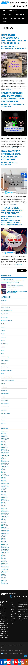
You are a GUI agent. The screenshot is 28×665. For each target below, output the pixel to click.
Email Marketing (4, 317)
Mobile (2, 350)
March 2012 (4, 580)
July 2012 (3, 574)
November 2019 (5, 463)
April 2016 (3, 507)
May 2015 (3, 521)
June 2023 (3, 443)
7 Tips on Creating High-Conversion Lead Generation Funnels (17, 292)
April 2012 (3, 578)
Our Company (13, 605)
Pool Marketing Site (8, 48)
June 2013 (3, 557)
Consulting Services (20, 607)
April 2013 (3, 560)
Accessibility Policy (19, 650)
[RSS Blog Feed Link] (26, 662)
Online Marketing (5, 357)
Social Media (21, 48)
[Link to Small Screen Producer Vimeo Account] (19, 662)
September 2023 (5, 438)
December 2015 (5, 511)
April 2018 (3, 480)
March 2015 (4, 524)
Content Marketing (8, 216)
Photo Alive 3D (13, 617)
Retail (2, 373)
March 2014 (4, 543)
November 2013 (5, 549)
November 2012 (5, 568)
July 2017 (3, 489)
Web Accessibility (5, 406)
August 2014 (4, 535)
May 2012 (3, 577)
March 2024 (4, 435)
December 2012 (5, 566)
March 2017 (4, 496)
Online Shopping (4, 360)
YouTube (3, 423)
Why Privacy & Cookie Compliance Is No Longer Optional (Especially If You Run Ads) (12, 281)
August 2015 (4, 518)
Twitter (3, 396)
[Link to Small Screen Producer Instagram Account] (23, 662)
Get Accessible (20, 618)
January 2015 (4, 527)
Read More (9, 89)
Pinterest (3, 363)
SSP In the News (5, 393)
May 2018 (3, 478)
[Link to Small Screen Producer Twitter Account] (5, 662)
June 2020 (3, 460)
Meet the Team (13, 608)
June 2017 (3, 491)
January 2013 (4, 564)
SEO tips (3, 383)
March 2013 (4, 561)
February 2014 (4, 544)
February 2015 (4, 525)
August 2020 (4, 457)
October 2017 (4, 485)
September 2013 (5, 552)
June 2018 (3, 477)
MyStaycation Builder (21, 615)
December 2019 (5, 461)
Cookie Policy (11, 650)
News (2, 353)
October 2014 (4, 532)
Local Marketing (7, 218)
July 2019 (3, 469)
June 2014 (3, 538)
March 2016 (4, 508)
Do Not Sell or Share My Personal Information (13, 653)
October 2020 (4, 453)
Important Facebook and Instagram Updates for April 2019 (13, 39)
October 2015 (4, 514)
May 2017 (3, 493)
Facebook (4, 46)
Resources (20, 609)
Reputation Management (10, 220)
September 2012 (5, 571)
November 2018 (5, 475)
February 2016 (4, 510)
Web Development (5, 413)
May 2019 (3, 472)
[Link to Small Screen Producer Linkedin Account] (12, 662)
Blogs (2, 279)
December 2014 (5, 528)
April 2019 (3, 474)
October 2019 (4, 464)
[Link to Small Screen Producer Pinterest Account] (16, 662)
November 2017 (5, 483)
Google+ (3, 333)
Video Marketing (5, 403)
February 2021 (4, 447)
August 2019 (4, 468)
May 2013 (3, 558)
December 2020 (5, 450)
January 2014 (4, 546)
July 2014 (3, 536)
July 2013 (3, 555)
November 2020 (5, 452)
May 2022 (3, 444)
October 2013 (4, 550)
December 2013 (5, 547)
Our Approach (20, 603)
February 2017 (4, 497)
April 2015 (3, 522)
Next (22, 270)
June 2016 (3, 503)
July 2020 (3, 458)
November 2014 (5, 530)
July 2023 (3, 441)
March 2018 (4, 482)
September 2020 (5, 455)
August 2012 (4, 572)
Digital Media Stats (5, 313)
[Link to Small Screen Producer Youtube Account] (9, 662)
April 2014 (3, 541)
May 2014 (3, 539)
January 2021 (4, 449)
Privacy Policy (4, 650)
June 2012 (3, 575)
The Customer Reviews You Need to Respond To (12, 210)
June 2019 (3, 471)
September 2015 (5, 516)
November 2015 (5, 513)
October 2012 (4, 569)
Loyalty (3, 347)
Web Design (4, 410)
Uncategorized (10, 284)
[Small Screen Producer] (14, 2)
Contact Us (20, 612)
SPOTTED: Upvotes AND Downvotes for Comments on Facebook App (12, 97)
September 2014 (5, 533)
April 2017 (3, 494)
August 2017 (4, 488)
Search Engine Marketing (10, 222)
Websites (3, 416)
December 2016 (5, 500)
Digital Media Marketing (8, 279)
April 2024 (3, 433)
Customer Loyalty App (13, 621)
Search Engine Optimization (11, 225)
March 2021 (4, 446)
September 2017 (5, 486)
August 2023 (4, 439)
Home (12, 603)
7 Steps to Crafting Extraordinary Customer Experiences (15, 286)
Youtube (3, 420)
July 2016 (3, 502)
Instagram (13, 46)
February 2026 (4, 432)
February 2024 (4, 436)
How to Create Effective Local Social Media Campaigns (11, 155)
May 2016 (3, 505)
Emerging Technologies (6, 320)
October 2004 (4, 583)
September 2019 (5, 466)
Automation (3, 300)
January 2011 (4, 582)
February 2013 (4, 563)
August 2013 (4, 553)
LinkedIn (3, 340)
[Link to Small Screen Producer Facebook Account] (2, 662)
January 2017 (4, 499)
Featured (3, 327)
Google (19, 216)
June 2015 (3, 519)
